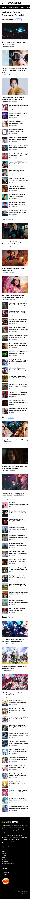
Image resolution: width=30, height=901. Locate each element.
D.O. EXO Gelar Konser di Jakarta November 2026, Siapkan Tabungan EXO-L (17, 196)
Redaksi (4, 853)
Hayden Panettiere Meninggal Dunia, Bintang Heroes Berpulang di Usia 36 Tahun (18, 155)
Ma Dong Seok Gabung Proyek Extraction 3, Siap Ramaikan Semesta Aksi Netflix (18, 147)
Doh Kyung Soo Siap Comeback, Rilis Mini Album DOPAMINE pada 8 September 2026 (14, 70)
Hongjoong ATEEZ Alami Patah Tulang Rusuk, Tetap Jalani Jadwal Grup (18, 163)
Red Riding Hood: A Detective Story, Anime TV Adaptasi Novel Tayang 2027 (18, 783)
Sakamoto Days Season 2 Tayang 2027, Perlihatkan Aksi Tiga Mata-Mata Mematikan (18, 727)
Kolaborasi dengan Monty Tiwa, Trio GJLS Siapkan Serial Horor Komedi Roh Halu (18, 520)
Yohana (4, 46)
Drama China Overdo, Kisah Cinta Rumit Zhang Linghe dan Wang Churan (18, 561)
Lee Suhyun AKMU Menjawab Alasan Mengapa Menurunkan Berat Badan (18, 107)
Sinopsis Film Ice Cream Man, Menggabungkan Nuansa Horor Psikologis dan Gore (18, 394)
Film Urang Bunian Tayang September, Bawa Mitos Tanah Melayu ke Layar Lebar (18, 329)
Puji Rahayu (5, 697)
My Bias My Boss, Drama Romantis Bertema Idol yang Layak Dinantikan (18, 537)
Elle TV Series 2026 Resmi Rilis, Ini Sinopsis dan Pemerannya (17, 610)
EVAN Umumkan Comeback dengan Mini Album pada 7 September (17, 212)
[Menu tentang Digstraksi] (3, 3)
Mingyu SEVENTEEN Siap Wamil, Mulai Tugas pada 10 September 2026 (17, 204)
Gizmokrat (4, 874)
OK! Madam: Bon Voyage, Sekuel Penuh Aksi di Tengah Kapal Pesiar (18, 369)
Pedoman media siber (8, 863)
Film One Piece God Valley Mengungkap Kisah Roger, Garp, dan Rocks (17, 710)
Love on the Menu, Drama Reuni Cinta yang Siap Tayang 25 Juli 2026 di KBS (18, 553)
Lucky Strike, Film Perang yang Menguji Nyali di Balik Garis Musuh (18, 361)
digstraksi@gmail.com (13, 842)
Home (4, 7)
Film (22, 7)
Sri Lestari (5, 246)
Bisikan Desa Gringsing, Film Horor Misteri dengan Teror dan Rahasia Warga (18, 321)
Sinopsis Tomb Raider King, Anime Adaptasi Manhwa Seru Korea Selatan (18, 743)
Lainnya (18, 19)
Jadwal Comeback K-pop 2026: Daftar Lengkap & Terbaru (17, 188)
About (3, 851)
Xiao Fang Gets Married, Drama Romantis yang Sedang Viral (18, 602)
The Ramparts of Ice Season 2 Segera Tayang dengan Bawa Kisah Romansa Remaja (18, 808)
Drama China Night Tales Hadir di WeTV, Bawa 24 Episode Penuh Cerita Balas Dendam (14, 495)
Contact (4, 855)
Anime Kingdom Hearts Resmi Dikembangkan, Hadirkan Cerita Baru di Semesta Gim (18, 718)
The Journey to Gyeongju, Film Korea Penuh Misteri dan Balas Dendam (18, 378)
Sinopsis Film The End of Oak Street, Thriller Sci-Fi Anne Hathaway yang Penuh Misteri (18, 386)
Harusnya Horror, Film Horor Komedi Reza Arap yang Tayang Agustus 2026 (18, 353)
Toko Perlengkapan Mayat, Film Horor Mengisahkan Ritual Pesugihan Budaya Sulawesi (18, 402)
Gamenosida (5, 872)
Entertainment (13, 7)
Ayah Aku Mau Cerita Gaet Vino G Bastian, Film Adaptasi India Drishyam (18, 345)
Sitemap (4, 859)
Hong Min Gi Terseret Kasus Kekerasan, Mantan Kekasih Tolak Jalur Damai (18, 139)
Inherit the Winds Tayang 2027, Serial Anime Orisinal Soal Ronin (17, 751)
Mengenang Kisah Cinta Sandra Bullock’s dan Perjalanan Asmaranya (16, 123)
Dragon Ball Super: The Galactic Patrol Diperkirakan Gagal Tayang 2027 (17, 775)
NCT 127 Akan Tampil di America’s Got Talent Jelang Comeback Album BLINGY (18, 180)
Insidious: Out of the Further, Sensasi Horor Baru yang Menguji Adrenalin (18, 304)
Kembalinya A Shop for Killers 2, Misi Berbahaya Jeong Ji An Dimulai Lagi (18, 569)
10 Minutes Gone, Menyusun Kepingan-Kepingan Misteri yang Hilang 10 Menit (18, 410)
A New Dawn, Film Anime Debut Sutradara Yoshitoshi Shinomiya (17, 800)
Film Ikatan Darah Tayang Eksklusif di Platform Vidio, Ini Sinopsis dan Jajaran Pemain (18, 313)
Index (3, 857)
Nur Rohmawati (6, 74)
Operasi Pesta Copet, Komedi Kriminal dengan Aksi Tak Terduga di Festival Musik (18, 337)
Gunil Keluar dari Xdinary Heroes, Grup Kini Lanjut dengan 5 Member (17, 171)
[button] (27, 3)
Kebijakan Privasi (6, 861)
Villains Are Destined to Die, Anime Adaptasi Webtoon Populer (18, 791)
